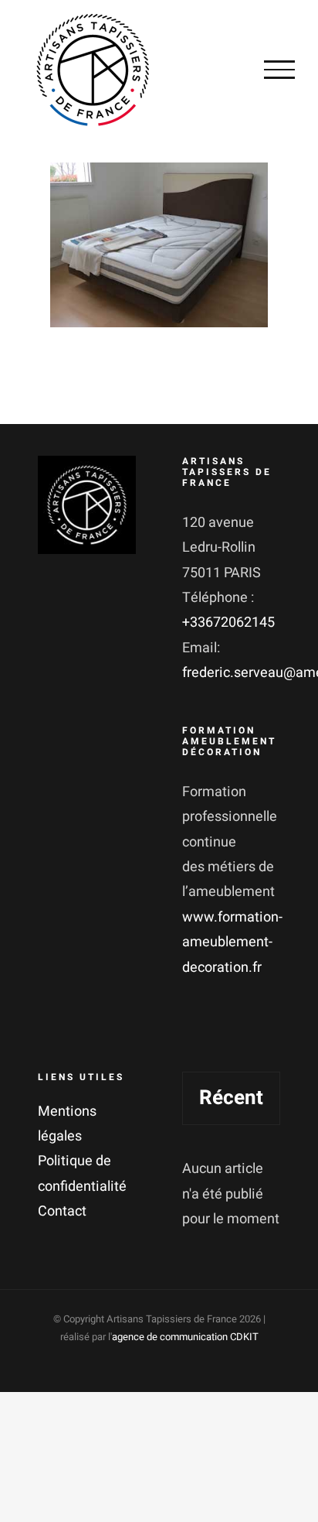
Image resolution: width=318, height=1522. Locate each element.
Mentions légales (67, 1124)
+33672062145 (228, 622)
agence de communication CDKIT (185, 1336)
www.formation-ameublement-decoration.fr (232, 942)
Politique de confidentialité (82, 1173)
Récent (231, 1098)
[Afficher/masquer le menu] (279, 69)
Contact (62, 1211)
